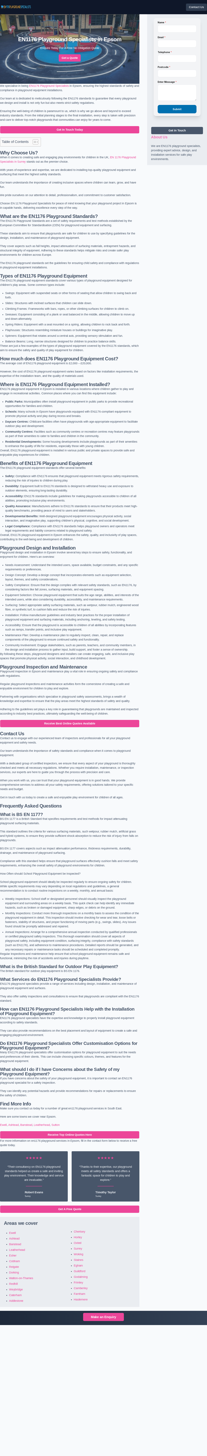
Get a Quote (70, 57)
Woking (78, 1254)
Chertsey (79, 1231)
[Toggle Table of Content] (34, 142)
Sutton (55, 1125)
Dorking (14, 1272)
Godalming (80, 1276)
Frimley (78, 1282)
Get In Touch (177, 130)
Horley (78, 1237)
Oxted (77, 1243)
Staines (78, 1260)
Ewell (3, 1125)
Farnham (79, 1293)
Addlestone (16, 1300)
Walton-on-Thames (21, 1278)
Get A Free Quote (69, 1209)
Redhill (13, 1283)
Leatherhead (42, 1125)
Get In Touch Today (70, 129)
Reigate (14, 1266)
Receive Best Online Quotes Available (69, 723)
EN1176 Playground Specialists (49, 85)
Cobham (14, 1261)
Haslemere (80, 1299)
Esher (12, 1255)
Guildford (79, 1271)
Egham (78, 1265)
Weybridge (16, 1289)
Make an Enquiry (103, 1317)
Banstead (26, 1125)
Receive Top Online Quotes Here (70, 1134)
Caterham (15, 1295)
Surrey (78, 1248)
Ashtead (13, 1125)
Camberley (80, 1288)
